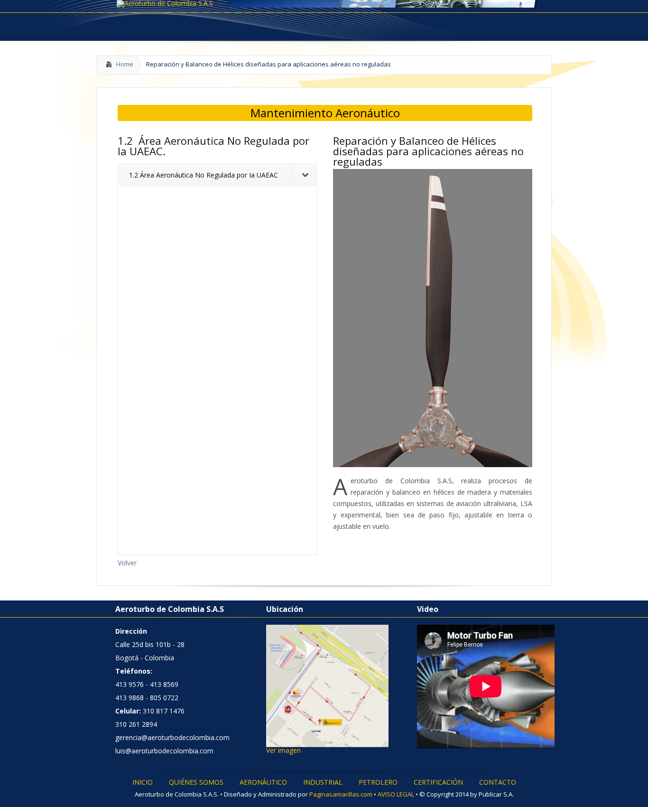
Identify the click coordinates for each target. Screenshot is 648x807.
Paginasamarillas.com (340, 794)
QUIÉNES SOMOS (196, 782)
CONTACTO (497, 782)
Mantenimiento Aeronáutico (325, 113)
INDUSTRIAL (323, 782)
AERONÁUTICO (263, 782)
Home (124, 64)
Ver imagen (283, 750)
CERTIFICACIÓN (438, 782)
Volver (127, 562)
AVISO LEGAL (397, 794)
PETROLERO (378, 782)
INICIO (142, 782)
